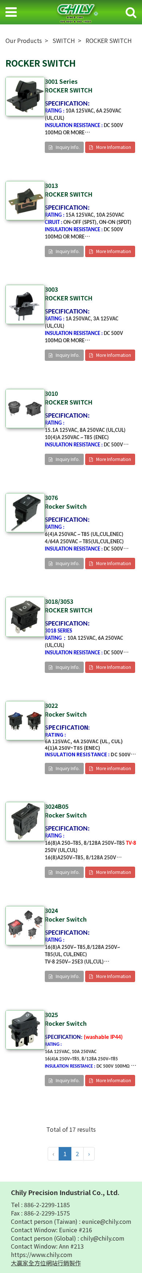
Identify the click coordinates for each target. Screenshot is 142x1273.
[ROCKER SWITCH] (25, 96)
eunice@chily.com (106, 1221)
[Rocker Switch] (25, 512)
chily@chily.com (102, 1238)
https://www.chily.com (41, 1254)
